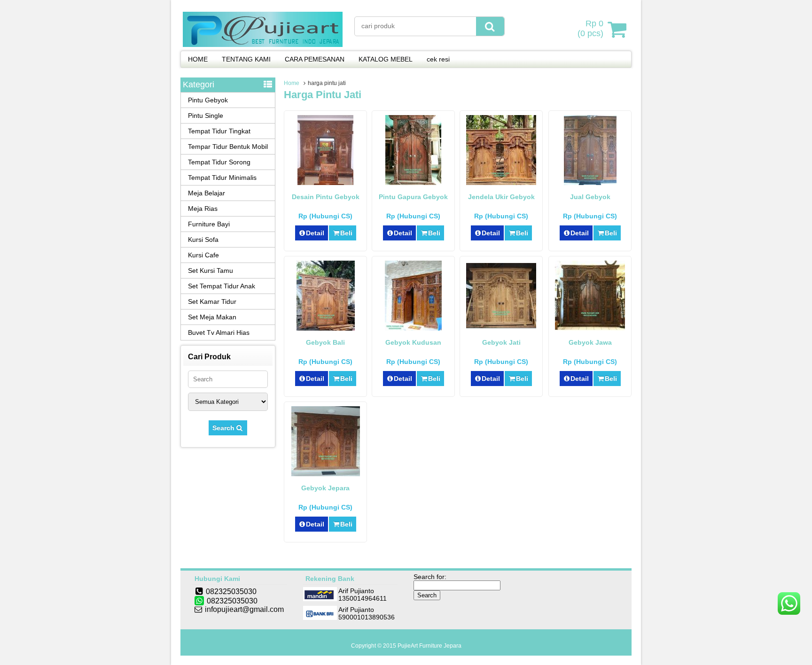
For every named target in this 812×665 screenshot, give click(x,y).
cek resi (438, 59)
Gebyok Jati (501, 342)
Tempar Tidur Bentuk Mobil (228, 146)
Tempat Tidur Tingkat (219, 131)
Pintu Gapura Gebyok (413, 197)
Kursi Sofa (203, 239)
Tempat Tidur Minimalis (222, 177)
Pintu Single (205, 115)
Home (291, 83)
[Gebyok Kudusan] (413, 328)
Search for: (430, 576)
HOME (198, 59)
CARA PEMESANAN (314, 59)
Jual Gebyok (590, 197)
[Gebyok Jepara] (325, 474)
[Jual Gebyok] (590, 182)
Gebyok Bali (325, 342)
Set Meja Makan (212, 317)
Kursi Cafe (203, 255)
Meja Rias (203, 208)
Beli (346, 233)
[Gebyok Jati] (501, 326)
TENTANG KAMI (246, 59)
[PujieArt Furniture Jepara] (263, 44)
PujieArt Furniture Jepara (429, 645)
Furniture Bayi (209, 224)
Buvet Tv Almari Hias (219, 332)
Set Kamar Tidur (212, 301)
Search (224, 428)
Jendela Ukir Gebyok (501, 197)
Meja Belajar (206, 193)
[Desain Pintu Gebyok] (325, 182)
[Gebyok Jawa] (590, 328)
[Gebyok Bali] (326, 328)
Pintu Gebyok (208, 100)
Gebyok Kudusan (413, 342)
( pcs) (590, 28)
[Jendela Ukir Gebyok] (501, 182)
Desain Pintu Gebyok (325, 197)
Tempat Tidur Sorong (219, 162)
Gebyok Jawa (590, 342)
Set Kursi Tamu (210, 270)
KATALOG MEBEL (386, 59)
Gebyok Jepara (325, 488)
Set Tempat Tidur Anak (221, 286)
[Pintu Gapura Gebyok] (413, 182)
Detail (315, 233)
